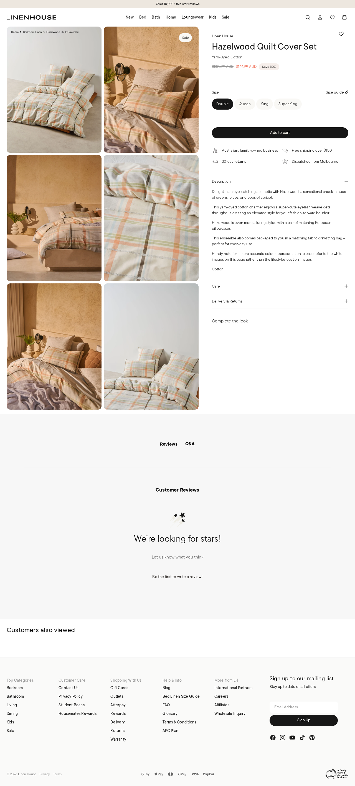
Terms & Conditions (179, 722)
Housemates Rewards (78, 713)
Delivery (117, 722)
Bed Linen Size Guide (181, 696)
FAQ (166, 705)
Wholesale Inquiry (229, 713)
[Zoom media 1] (54, 90)
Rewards (117, 713)
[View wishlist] (332, 17)
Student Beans (72, 705)
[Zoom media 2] (151, 90)
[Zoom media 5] (54, 346)
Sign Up (303, 720)
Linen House (27, 774)
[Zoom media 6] (151, 346)
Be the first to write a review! (177, 577)
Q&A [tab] (190, 444)
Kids (10, 722)
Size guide (335, 92)
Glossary (170, 713)
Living (12, 705)
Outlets (116, 696)
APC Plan (171, 730)
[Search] (308, 17)
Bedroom (15, 688)
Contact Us (68, 688)
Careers (221, 696)
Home (15, 32)
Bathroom (15, 696)
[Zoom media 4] (151, 218)
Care (216, 286)
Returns (117, 730)
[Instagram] (282, 738)
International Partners (233, 688)
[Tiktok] (302, 738)
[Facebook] (273, 738)
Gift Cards (119, 688)
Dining (12, 713)
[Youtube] (292, 738)
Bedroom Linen (32, 32)
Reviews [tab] (169, 444)
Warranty (118, 739)
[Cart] (344, 17)
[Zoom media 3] (54, 218)
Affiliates (221, 705)
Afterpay (118, 705)
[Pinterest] (312, 738)
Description (221, 181)
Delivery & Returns (227, 301)
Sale (10, 730)
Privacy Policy (71, 696)
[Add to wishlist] (341, 34)
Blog (167, 688)
